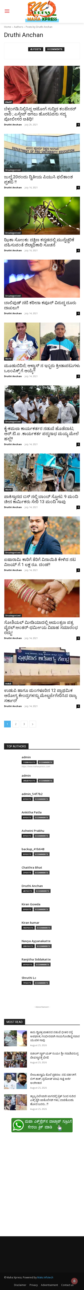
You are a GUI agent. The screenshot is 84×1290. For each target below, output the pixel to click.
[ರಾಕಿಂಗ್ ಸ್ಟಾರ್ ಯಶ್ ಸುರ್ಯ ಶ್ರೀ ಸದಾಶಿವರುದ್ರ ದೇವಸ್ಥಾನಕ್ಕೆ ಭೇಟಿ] (15, 1060)
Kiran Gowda (31, 904)
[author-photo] (18, 51)
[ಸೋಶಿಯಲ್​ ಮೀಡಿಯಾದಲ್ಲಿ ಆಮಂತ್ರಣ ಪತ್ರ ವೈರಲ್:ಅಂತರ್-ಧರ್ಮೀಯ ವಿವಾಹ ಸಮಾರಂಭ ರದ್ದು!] (42, 598)
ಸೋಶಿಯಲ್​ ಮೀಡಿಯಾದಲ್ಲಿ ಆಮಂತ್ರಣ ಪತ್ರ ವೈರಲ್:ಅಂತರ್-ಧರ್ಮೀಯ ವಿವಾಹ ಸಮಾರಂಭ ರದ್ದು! (41, 627)
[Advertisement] (42, 1186)
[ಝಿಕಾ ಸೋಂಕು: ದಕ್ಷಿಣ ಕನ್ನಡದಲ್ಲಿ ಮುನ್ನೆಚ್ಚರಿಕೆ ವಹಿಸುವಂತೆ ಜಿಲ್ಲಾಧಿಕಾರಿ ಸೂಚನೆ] (42, 216)
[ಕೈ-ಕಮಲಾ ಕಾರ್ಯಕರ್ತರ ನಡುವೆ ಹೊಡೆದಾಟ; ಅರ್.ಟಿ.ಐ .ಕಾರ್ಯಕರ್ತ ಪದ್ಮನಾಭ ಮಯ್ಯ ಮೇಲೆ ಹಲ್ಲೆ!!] (42, 404)
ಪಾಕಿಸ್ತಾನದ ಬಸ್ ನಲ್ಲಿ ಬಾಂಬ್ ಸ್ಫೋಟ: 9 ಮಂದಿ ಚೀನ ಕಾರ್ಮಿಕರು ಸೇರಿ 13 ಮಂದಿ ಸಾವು (41, 499)
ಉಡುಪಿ (8, 683)
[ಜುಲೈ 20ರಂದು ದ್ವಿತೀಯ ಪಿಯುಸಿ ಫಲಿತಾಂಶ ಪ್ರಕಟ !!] (42, 153)
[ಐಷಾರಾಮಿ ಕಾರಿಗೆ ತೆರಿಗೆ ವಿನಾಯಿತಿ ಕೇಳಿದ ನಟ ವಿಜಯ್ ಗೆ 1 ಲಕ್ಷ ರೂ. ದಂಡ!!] (42, 535)
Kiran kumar (30, 923)
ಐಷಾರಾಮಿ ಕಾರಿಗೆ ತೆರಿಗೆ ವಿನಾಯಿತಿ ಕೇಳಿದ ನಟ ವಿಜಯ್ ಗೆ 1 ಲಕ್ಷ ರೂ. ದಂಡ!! (40, 562)
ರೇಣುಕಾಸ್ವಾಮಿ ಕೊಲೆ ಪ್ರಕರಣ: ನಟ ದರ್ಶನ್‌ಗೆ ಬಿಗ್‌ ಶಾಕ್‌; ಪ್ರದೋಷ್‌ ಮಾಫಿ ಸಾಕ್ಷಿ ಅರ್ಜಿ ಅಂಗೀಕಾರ (53, 1078)
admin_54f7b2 (32, 794)
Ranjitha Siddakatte (36, 959)
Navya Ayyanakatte (36, 941)
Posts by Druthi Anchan (39, 27)
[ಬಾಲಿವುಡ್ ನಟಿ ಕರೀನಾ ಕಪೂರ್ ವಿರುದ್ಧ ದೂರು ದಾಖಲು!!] (42, 279)
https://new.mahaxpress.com (36, 766)
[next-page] (32, 724)
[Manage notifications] (74, 1281)
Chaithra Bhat (32, 867)
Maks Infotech (45, 1277)
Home (7, 27)
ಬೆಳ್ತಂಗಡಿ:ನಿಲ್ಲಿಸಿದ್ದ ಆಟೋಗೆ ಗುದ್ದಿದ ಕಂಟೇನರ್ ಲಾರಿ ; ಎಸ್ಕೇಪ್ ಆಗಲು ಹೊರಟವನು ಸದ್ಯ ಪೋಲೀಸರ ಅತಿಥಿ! (40, 114)
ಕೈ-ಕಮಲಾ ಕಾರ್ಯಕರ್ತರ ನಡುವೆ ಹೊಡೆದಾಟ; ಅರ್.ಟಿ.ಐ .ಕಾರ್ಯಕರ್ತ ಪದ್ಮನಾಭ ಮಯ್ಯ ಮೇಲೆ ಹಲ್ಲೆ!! (41, 433)
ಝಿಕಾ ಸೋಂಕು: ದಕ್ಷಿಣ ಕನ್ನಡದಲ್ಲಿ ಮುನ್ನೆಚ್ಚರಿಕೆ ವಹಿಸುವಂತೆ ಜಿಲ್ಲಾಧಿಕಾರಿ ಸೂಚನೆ (39, 242)
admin (26, 757)
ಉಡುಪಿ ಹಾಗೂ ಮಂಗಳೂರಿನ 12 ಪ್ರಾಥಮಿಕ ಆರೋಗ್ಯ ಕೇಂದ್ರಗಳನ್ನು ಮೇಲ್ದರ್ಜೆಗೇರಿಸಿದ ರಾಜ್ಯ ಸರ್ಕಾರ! (40, 695)
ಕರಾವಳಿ (8, 102)
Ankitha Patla (32, 812)
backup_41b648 (33, 849)
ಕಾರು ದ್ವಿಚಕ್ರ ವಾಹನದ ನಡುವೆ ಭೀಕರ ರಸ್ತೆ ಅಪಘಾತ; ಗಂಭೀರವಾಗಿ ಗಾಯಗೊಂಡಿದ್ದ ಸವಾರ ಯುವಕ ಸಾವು (55, 1036)
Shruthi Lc (29, 978)
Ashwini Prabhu (33, 831)
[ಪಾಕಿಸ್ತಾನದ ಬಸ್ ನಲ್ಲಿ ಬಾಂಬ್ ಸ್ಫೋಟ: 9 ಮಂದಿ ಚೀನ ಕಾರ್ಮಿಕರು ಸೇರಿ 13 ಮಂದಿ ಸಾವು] (42, 472)
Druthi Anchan (13, 124)
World (8, 358)
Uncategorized (13, 170)
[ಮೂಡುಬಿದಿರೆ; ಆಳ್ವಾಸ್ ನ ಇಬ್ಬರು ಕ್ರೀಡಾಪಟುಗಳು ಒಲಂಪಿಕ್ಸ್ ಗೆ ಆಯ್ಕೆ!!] (42, 342)
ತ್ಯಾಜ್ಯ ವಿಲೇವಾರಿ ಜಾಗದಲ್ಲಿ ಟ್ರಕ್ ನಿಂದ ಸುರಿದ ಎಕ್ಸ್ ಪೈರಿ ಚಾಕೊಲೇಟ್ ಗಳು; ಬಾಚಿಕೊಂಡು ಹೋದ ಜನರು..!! (53, 1100)
